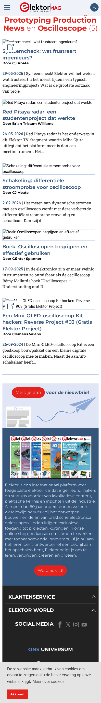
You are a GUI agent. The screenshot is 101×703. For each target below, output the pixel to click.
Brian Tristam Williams (32, 123)
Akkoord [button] (17, 694)
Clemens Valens (26, 334)
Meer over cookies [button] (48, 681)
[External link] (40, 42)
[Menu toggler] (7, 7)
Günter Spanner (26, 258)
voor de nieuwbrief (52, 392)
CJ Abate (20, 63)
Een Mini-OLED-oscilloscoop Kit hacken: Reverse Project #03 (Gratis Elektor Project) (47, 322)
